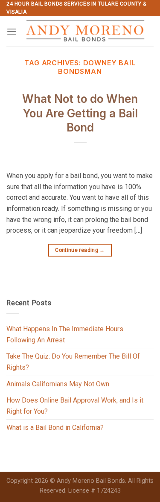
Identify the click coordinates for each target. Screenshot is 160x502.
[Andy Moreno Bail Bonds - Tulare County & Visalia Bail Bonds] (85, 31)
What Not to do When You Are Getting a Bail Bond (80, 113)
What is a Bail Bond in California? (55, 427)
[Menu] (11, 31)
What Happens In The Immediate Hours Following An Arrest (64, 334)
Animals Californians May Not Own (57, 384)
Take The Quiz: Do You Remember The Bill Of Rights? (73, 361)
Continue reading (80, 250)
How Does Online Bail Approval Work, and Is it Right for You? (74, 405)
